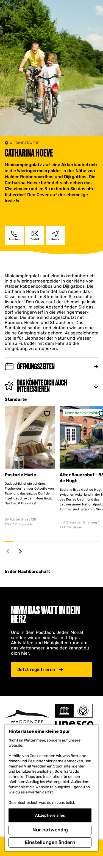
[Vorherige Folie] (8, 551)
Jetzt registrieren (36, 669)
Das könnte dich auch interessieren (42, 385)
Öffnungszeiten (36, 366)
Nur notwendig (50, 830)
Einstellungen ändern (50, 842)
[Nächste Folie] (20, 551)
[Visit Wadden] (27, 718)
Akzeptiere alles (50, 815)
